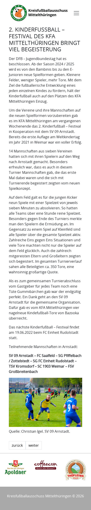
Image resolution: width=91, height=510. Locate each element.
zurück (17, 445)
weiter (33, 445)
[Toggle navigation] (76, 13)
